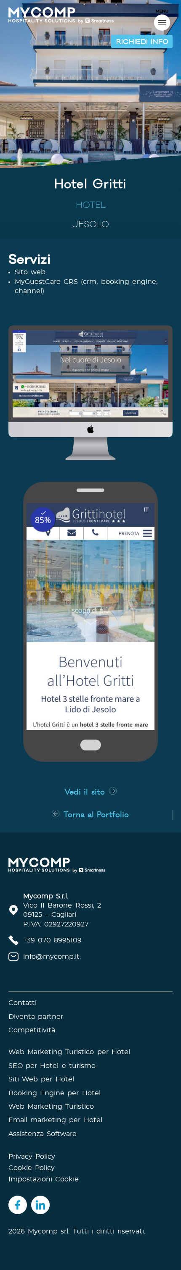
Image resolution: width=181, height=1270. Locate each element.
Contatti (22, 1003)
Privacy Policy (31, 1156)
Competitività (31, 1030)
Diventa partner (35, 1016)
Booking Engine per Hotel (54, 1093)
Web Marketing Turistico (51, 1106)
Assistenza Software (42, 1134)
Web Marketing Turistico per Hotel (69, 1052)
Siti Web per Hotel (41, 1079)
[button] (142, 41)
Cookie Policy (31, 1168)
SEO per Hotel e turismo (52, 1066)
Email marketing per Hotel (55, 1120)
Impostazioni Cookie (43, 1179)
